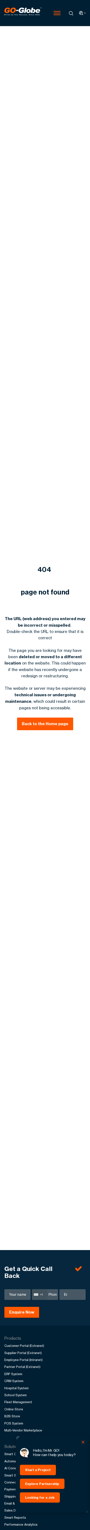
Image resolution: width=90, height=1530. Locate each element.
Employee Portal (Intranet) (23, 1360)
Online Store (13, 1409)
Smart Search (14, 1475)
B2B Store (12, 1416)
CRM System (13, 1381)
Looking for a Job (40, 1497)
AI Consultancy (15, 1468)
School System (15, 1395)
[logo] (23, 13)
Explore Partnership (42, 1484)
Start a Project (38, 1470)
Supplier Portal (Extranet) (23, 1353)
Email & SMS (13, 1503)
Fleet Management (18, 1402)
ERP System (13, 1374)
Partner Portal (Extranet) (22, 1367)
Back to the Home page (45, 723)
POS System (13, 1423)
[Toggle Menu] (57, 13)
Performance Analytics (21, 1524)
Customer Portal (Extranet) (24, 1346)
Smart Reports (15, 1517)
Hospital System (16, 1388)
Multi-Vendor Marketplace (23, 1430)
